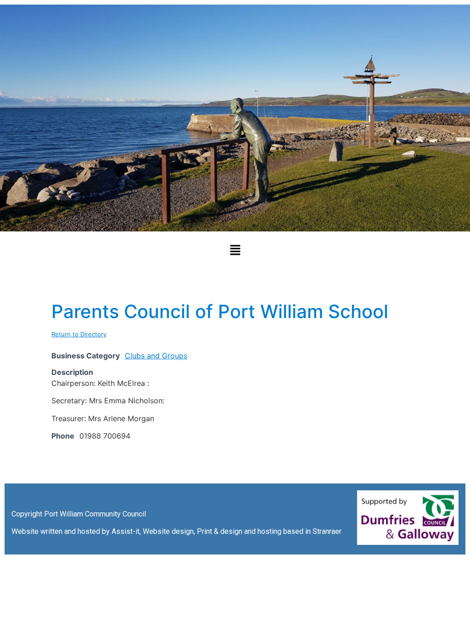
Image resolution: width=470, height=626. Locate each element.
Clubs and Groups (156, 355)
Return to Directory (78, 334)
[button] (235, 250)
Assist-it (126, 531)
